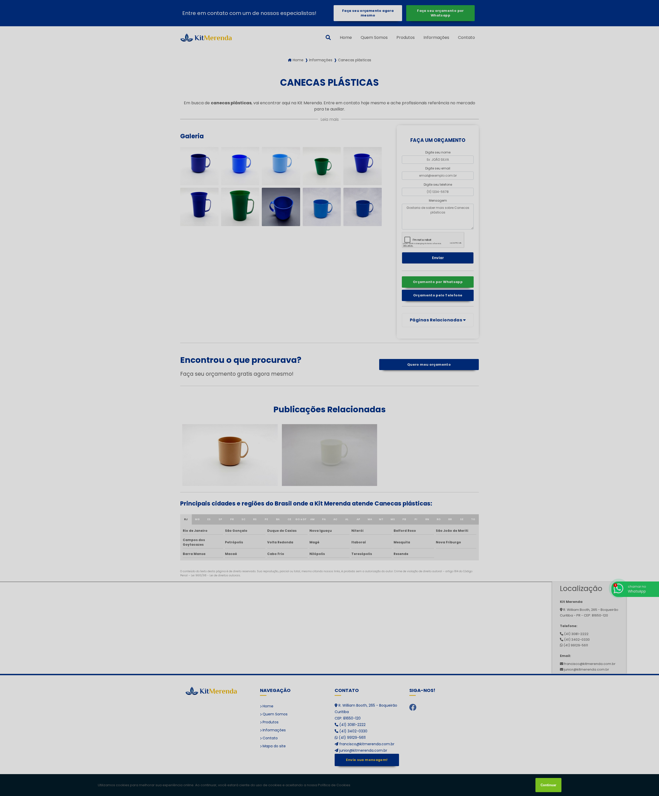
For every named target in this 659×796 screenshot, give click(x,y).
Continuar (548, 785)
